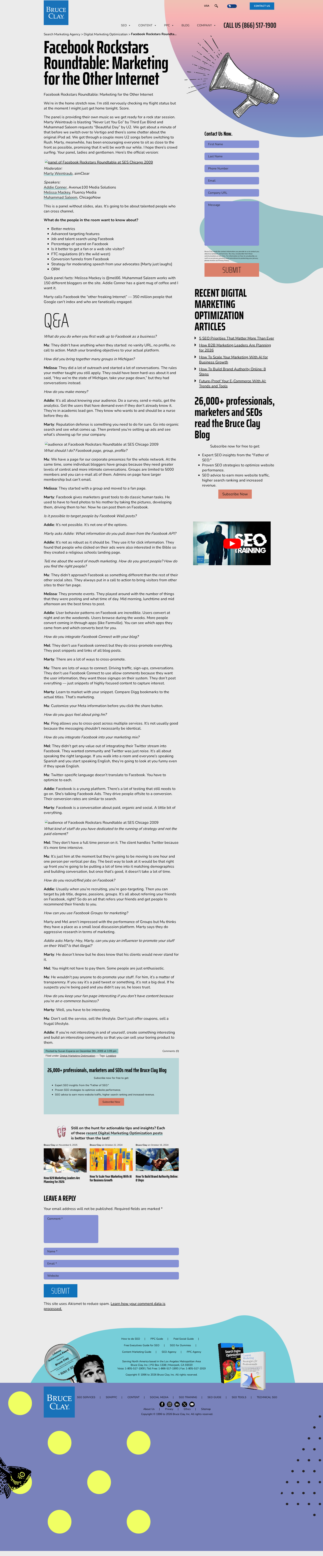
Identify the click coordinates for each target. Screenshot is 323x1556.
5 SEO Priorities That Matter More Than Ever (236, 338)
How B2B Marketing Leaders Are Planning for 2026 (62, 1180)
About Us (149, 1409)
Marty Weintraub (58, 173)
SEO (124, 25)
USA (206, 5)
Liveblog (111, 1056)
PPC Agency (194, 1352)
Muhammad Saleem (60, 197)
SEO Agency (169, 1352)
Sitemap (206, 1409)
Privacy (169, 1409)
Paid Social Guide (183, 1339)
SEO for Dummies (180, 1345)
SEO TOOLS (239, 1397)
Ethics (187, 1409)
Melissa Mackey (57, 192)
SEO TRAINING (188, 1397)
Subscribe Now (111, 1102)
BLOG (186, 25)
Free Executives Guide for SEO (141, 1345)
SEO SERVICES (86, 1397)
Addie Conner (55, 187)
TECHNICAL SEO (267, 1397)
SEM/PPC (111, 1397)
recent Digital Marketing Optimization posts (124, 1133)
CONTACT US (262, 6)
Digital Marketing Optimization (77, 1056)
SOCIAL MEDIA (159, 1397)
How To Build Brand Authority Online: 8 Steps (157, 1178)
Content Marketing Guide (136, 1352)
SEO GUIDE (214, 1397)
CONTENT (145, 25)
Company (204, 25)
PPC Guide (156, 1339)
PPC (167, 25)
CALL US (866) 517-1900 (250, 25)
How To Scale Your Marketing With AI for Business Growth (111, 1178)
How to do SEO (130, 1339)
